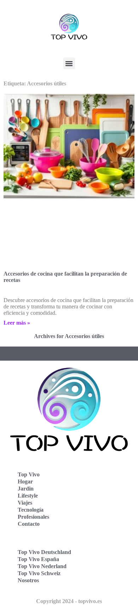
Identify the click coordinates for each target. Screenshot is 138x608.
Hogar (25, 481)
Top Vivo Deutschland (44, 552)
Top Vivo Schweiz (39, 573)
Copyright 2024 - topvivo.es (69, 601)
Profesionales (33, 517)
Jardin (26, 489)
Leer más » (17, 323)
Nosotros (28, 580)
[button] (69, 63)
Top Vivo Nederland (42, 566)
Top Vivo (29, 474)
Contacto (29, 524)
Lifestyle (28, 496)
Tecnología (31, 510)
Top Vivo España (38, 559)
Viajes (25, 503)
